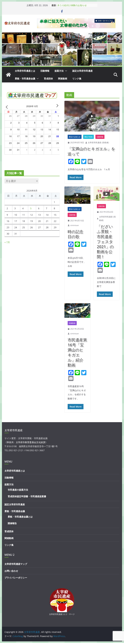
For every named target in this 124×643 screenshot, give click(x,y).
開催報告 (12, 523)
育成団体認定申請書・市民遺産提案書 (27, 496)
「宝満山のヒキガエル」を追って (91, 151)
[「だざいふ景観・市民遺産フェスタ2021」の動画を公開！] (107, 193)
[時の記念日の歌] (77, 195)
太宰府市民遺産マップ (16, 563)
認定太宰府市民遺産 (82, 70)
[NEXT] (57, 106)
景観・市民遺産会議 (25, 78)
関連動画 (62, 78)
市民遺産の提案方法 (18, 489)
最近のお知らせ (74, 137)
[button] (65, 71)
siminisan (74, 225)
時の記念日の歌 (75, 234)
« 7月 (7, 242)
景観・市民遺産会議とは (20, 516)
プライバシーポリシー (16, 577)
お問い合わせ (11, 570)
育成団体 (48, 78)
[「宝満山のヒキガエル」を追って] (91, 116)
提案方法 (59, 70)
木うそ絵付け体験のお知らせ (72, 5)
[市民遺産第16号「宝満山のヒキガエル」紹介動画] (77, 310)
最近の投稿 (88, 137)
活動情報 (44, 70)
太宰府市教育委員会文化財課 (30, 442)
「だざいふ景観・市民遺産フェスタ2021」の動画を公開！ (105, 241)
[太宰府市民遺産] (8, 75)
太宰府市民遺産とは (25, 70)
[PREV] (8, 106)
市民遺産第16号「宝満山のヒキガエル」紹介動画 (77, 352)
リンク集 (76, 78)
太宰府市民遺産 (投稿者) (98, 142)
